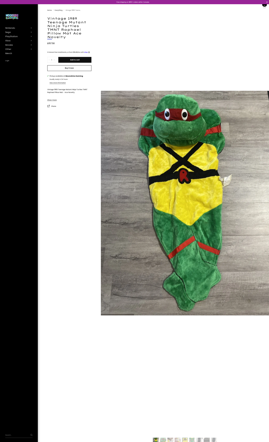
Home (49, 10)
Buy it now (69, 68)
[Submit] (31, 435)
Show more (52, 100)
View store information (57, 83)
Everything (58, 10)
